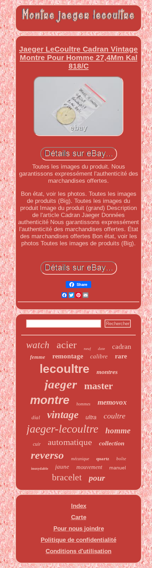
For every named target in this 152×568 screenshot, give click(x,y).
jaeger (61, 384)
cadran (121, 346)
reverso (47, 455)
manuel (117, 467)
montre (49, 399)
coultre (114, 415)
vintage (62, 414)
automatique (70, 442)
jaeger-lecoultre (62, 428)
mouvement (89, 467)
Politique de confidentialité (78, 540)
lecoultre (64, 368)
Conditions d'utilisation (78, 551)
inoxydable (39, 468)
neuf (87, 348)
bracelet (67, 477)
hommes (83, 404)
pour (97, 477)
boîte (121, 458)
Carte (78, 517)
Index (78, 506)
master (98, 385)
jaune (62, 466)
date (101, 348)
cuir (37, 444)
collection (111, 443)
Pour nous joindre (78, 528)
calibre (99, 356)
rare (121, 356)
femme (37, 357)
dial (35, 417)
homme (117, 430)
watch (37, 345)
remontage (67, 356)
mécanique (80, 458)
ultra (91, 417)
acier (67, 344)
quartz (102, 458)
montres (107, 371)
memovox (112, 402)
